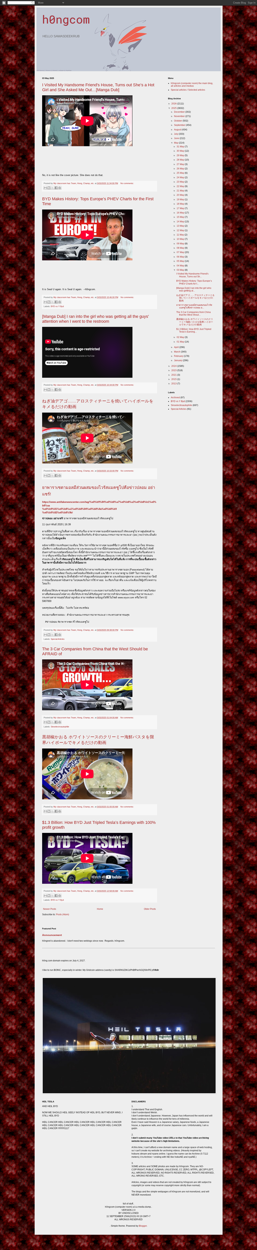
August (178, 129)
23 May (181, 181)
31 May (181, 146)
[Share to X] (52, 188)
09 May (181, 243)
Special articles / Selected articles (188, 90)
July (176, 134)
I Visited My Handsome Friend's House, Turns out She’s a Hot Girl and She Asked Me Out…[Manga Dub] (98, 87)
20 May (181, 195)
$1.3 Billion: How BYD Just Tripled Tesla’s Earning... (193, 330)
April (176, 347)
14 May (181, 221)
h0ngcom (66, 19)
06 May (181, 256)
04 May (181, 265)
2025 (174, 108)
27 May (181, 164)
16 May (181, 212)
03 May (181, 270)
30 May (181, 151)
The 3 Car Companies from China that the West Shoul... (193, 313)
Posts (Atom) (62, 914)
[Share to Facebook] (56, 188)
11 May (181, 234)
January (178, 360)
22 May (181, 186)
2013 (174, 383)
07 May (181, 252)
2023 (174, 370)
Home (100, 909)
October (178, 120)
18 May (181, 204)
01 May (181, 341)
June (177, 138)
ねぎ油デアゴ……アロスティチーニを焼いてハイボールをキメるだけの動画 (195, 298)
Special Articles (58, 639)
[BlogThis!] (49, 188)
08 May (181, 248)
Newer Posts (49, 909)
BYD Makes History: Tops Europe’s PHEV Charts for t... (194, 282)
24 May (181, 177)
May (176, 142)
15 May (181, 217)
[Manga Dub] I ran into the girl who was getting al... (193, 289)
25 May (181, 173)
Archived (175, 397)
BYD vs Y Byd (57, 306)
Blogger (143, 1226)
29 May (181, 155)
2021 (174, 375)
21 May (181, 190)
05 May (181, 261)
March (177, 351)
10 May (181, 239)
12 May (181, 230)
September (180, 125)
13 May (181, 226)
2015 (174, 379)
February (179, 356)
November (179, 116)
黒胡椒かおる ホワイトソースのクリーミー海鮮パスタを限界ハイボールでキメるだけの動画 (194, 322)
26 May (181, 168)
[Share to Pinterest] (60, 188)
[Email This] (45, 188)
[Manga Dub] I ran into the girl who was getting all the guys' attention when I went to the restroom (95, 319)
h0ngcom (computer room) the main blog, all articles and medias (192, 84)
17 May (181, 208)
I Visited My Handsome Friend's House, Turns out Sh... (192, 275)
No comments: (127, 183)
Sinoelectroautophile (60, 727)
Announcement (52, 935)
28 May (181, 159)
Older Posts (150, 909)
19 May (181, 199)
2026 (174, 103)
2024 (174, 366)
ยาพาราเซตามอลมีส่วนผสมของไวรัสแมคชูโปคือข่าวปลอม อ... (194, 306)
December (179, 112)
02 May (181, 337)
